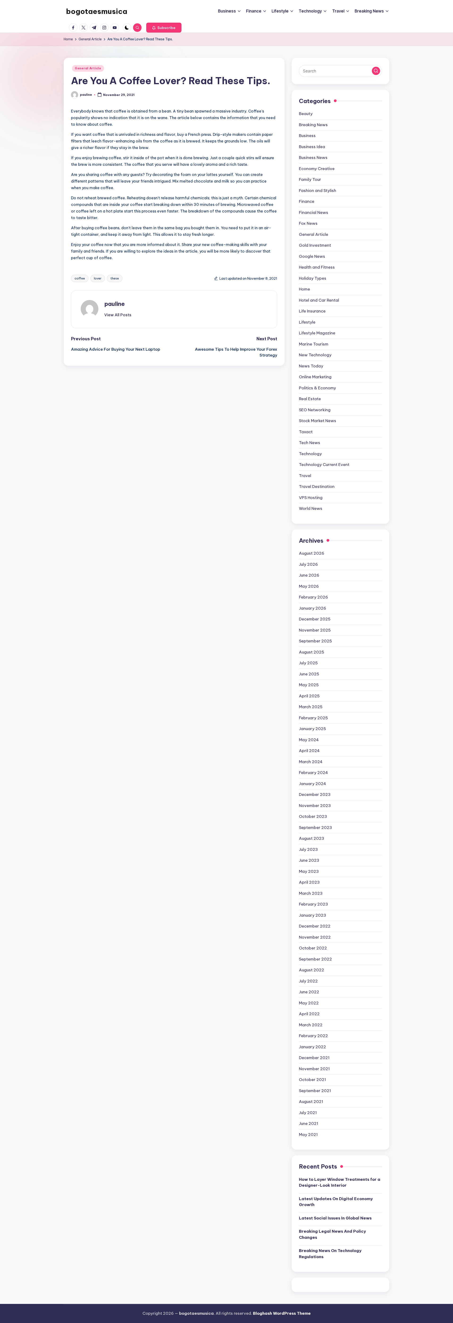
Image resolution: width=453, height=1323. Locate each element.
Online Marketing (315, 376)
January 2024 (312, 783)
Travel (305, 475)
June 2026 (309, 575)
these (114, 278)
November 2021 (314, 1068)
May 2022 (309, 1003)
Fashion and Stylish (317, 190)
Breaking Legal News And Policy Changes (332, 1234)
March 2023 (311, 893)
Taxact (306, 431)
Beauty (306, 113)
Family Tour (310, 179)
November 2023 (315, 805)
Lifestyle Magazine (317, 333)
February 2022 (313, 1035)
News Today (311, 366)
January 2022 (312, 1046)
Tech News (309, 442)
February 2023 (313, 904)
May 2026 (309, 586)
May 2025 (309, 684)
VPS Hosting (311, 497)
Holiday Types (312, 278)
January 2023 (312, 915)
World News (310, 508)
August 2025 (311, 652)
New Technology (315, 355)
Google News (312, 256)
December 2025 (315, 619)
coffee (80, 278)
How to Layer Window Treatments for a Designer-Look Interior (339, 1182)
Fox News (308, 223)
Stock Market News (317, 420)
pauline (114, 303)
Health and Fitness (317, 267)
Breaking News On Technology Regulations (330, 1253)
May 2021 (308, 1134)
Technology (310, 453)
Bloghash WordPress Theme (282, 1313)
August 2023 (311, 838)
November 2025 (315, 630)
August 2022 (311, 970)
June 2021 (308, 1123)
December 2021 (314, 1057)
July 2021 (308, 1112)
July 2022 (308, 981)
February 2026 (313, 597)
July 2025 (308, 663)
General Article (88, 68)
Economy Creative (317, 168)
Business (307, 135)
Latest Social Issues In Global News (335, 1218)
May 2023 (309, 871)
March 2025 (311, 706)
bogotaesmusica (96, 11)
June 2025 (309, 674)
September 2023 (315, 827)
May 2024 (309, 739)
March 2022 (311, 1025)
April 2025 (309, 696)
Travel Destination (317, 486)
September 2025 (315, 641)
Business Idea (312, 146)
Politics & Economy (317, 388)
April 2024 (309, 750)
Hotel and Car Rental (319, 300)
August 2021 (311, 1101)
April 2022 (309, 1013)
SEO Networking (315, 409)
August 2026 (311, 553)
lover (97, 278)
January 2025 (312, 728)
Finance (306, 201)
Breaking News (313, 124)
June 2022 (309, 991)
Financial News (313, 212)
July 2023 (308, 849)
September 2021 (315, 1090)
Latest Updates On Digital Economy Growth (336, 1201)
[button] (163, 28)
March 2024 (311, 761)
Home (304, 289)
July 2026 (308, 564)
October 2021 (312, 1079)
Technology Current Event (324, 464)
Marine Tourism (313, 344)
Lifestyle (307, 322)
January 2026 (312, 608)
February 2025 (313, 717)
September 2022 (315, 959)
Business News (313, 157)
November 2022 (315, 937)
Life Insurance (312, 311)
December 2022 (315, 926)
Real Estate (310, 398)
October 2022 (313, 948)
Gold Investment (315, 245)
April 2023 (309, 882)
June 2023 (309, 860)
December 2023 (315, 794)
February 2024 (313, 772)
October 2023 (313, 816)
